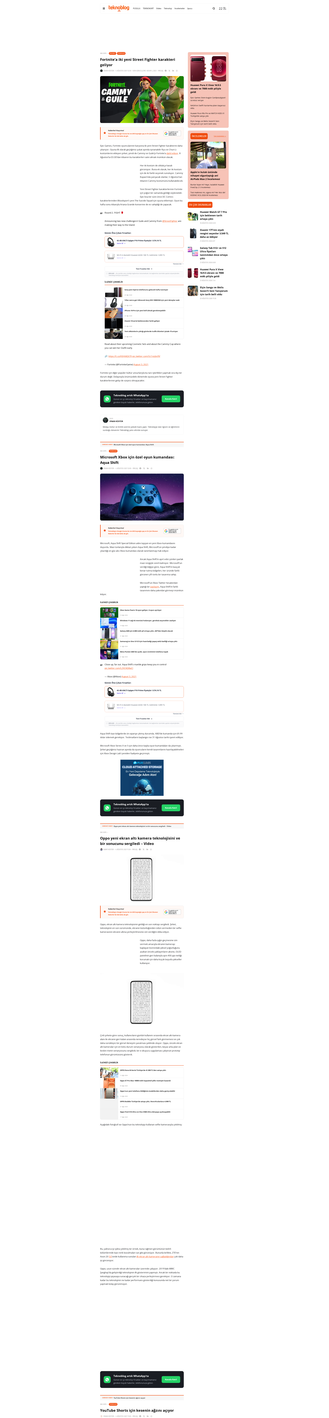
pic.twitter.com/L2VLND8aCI (119, 668)
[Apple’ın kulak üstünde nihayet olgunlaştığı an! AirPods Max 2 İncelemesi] (208, 155)
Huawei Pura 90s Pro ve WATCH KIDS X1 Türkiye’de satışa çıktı (207, 114)
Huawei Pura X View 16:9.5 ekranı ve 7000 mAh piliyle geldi (205, 89)
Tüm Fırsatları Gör (143, 269)
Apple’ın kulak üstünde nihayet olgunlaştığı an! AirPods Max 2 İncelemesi (205, 176)
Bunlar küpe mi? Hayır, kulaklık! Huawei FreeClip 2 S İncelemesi (207, 186)
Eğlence (113, 53)
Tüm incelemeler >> (220, 136)
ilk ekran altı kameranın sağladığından (155, 1256)
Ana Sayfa (103, 53)
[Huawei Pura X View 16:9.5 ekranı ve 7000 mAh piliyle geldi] (208, 68)
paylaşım (154, 586)
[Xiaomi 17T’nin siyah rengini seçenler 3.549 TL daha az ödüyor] (193, 233)
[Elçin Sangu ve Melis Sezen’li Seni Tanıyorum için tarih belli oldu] (193, 291)
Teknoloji (121, 53)
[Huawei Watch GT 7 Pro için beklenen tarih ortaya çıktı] (193, 215)
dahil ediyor (172, 153)
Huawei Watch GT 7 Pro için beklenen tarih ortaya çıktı (213, 215)
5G (110, 1256)
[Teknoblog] (119, 8)
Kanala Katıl (171, 399)
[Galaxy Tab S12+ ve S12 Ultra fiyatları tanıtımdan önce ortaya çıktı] (193, 251)
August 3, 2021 (141, 364)
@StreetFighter (169, 221)
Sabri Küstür (108, 849)
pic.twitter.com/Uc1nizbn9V (146, 356)
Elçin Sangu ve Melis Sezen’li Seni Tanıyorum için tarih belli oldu (204, 122)
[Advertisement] (142, 1308)
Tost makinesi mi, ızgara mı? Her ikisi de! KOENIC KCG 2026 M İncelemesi (207, 193)
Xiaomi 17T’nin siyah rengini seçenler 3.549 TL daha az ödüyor (214, 233)
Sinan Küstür (108, 71)
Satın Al (120, 243)
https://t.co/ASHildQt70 (120, 356)
